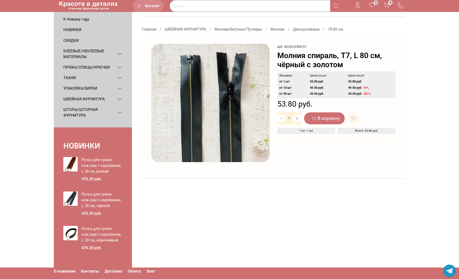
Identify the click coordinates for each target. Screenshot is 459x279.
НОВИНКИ (72, 29)
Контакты (90, 271)
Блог (151, 271)
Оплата (134, 271)
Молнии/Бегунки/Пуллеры (238, 29)
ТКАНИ (69, 78)
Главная (149, 29)
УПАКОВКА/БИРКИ (80, 88)
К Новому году (76, 19)
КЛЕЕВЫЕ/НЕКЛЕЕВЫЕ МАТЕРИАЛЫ (83, 54)
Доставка (113, 271)
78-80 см (335, 29)
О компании (64, 271)
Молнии (277, 29)
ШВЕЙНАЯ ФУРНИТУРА (185, 29)
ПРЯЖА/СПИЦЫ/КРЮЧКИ (86, 67)
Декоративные (306, 29)
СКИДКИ (71, 40)
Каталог (152, 6)
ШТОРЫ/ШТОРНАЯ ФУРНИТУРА (80, 112)
